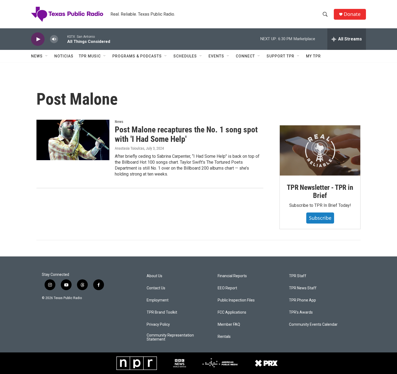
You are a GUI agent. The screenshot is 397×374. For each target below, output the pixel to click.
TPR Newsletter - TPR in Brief (320, 191)
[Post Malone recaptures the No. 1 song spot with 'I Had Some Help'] (72, 140)
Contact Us (156, 288)
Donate (352, 14)
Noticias (63, 56)
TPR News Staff (303, 288)
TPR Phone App (302, 300)
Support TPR (280, 56)
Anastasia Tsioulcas (129, 148)
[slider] (62, 39)
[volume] (54, 39)
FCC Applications (232, 312)
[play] (37, 39)
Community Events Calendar (313, 324)
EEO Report (227, 288)
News (37, 56)
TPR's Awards (301, 312)
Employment (158, 300)
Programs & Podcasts (137, 56)
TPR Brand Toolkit (162, 312)
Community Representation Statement (170, 337)
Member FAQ (229, 324)
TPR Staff (297, 276)
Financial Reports (232, 276)
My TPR (313, 56)
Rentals (224, 337)
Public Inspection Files (236, 300)
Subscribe (320, 218)
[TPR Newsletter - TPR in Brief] (320, 150)
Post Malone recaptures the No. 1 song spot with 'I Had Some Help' (186, 134)
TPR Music (90, 56)
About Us (154, 276)
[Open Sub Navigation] (47, 56)
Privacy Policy (158, 324)
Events (216, 56)
